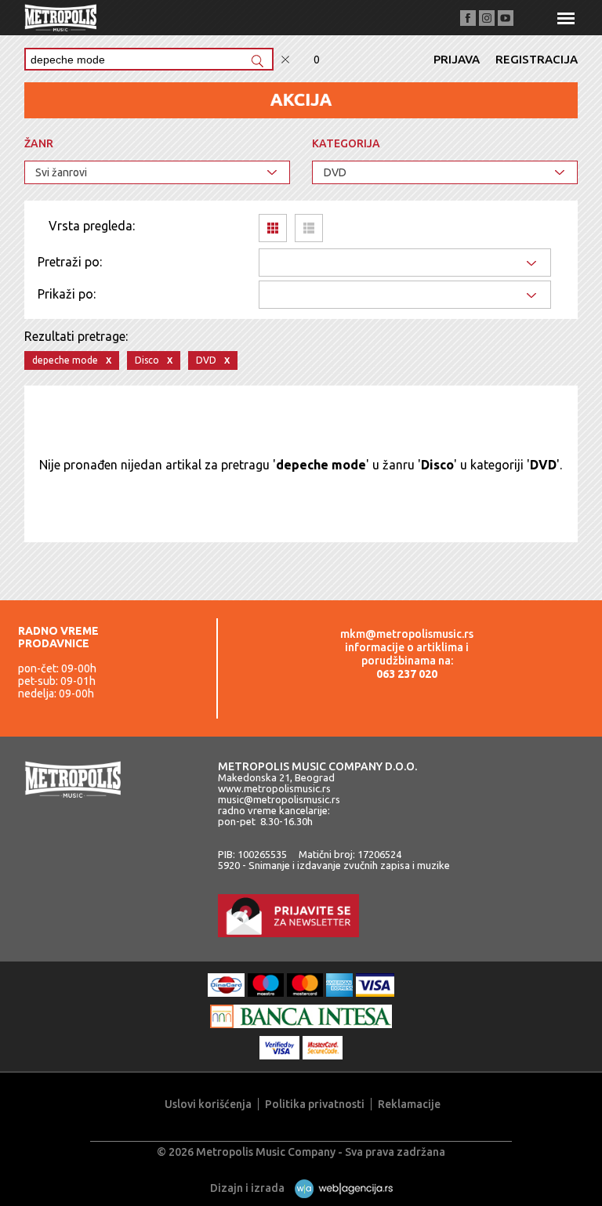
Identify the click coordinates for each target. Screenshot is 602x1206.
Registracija (536, 59)
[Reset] (285, 60)
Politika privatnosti (314, 1104)
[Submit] (257, 62)
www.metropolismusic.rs (274, 788)
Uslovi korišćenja (208, 1104)
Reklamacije (409, 1104)
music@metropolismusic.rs (279, 799)
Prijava (456, 59)
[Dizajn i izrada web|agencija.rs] (340, 1188)
